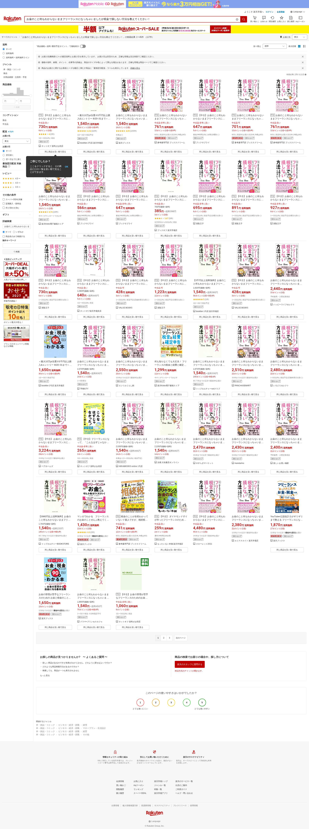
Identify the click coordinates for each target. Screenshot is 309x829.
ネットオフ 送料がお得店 (52, 146)
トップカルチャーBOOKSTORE (55, 544)
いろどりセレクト (281, 386)
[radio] (4, 49)
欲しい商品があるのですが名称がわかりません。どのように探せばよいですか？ (77, 663)
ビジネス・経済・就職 (68, 725)
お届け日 (6, 147)
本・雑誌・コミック (45, 725)
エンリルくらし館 (126, 386)
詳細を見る (135, 68)
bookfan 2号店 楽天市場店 (91, 143)
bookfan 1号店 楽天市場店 (207, 311)
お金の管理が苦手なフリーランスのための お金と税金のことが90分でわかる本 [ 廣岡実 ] (55, 597)
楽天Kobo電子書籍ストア (53, 224)
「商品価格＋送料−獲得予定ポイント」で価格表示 (57, 46)
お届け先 (6, 136)
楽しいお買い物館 (281, 463)
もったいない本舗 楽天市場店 (170, 544)
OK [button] (66, 166)
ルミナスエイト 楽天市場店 (246, 541)
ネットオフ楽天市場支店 (90, 311)
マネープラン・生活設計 (94, 728)
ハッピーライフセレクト (284, 305)
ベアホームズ (47, 466)
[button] (297, 12)
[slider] (2, 96)
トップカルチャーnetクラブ (208, 389)
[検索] (244, 19)
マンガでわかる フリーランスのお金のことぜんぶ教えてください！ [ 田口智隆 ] (93, 519)
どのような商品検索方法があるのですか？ (60, 667)
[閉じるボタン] (303, 56)
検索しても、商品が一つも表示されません (60, 670)
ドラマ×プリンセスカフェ (91, 622)
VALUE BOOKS (125, 308)
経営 (85, 731)
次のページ (181, 638)
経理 (85, 725)
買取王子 (200, 224)
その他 (86, 734)
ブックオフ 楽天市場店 (167, 230)
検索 (18, 107)
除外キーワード (9, 240)
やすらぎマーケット (204, 463)
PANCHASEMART (243, 386)
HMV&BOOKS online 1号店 (131, 466)
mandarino (239, 463)
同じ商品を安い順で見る (55, 152)
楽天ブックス (124, 143)
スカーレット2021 (204, 544)
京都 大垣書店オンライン (168, 462)
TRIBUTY (84, 389)
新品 (4, 120)
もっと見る (45, 675)
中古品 (5, 124)
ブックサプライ (203, 143)
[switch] (83, 46)
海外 (12, 132)
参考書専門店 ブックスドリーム (171, 143)
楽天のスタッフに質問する (189, 664)
